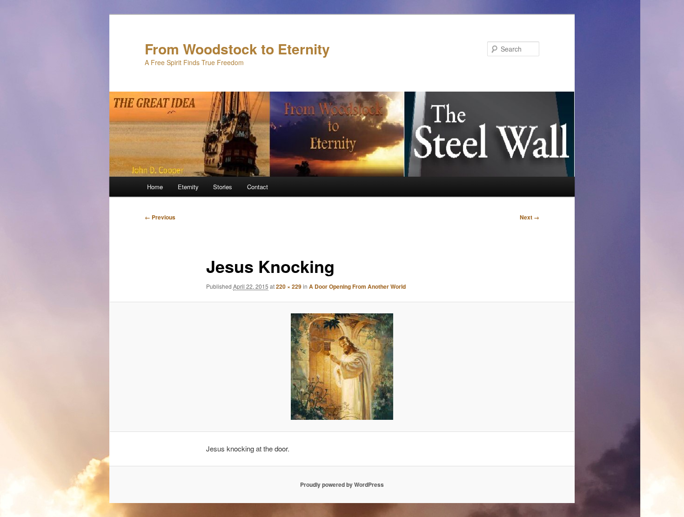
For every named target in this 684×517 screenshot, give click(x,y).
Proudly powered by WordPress (342, 484)
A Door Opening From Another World (357, 286)
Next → (529, 217)
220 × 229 (289, 286)
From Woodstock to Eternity (237, 49)
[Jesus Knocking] (342, 366)
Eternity (188, 186)
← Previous (160, 217)
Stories (222, 186)
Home (155, 186)
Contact (257, 186)
